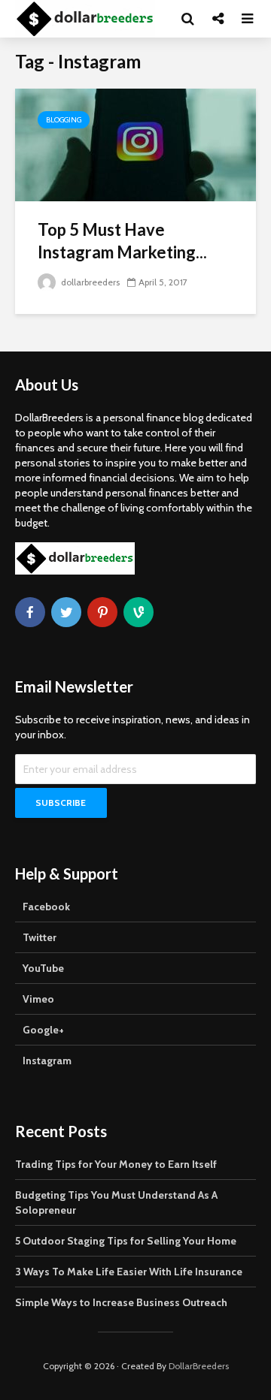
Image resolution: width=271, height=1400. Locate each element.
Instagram (47, 1060)
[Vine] (138, 612)
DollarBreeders (199, 1365)
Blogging (63, 120)
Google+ (43, 1029)
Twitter (39, 937)
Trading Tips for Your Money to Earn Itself (116, 1164)
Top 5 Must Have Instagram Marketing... (122, 240)
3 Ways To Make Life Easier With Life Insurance (128, 1271)
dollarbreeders (89, 282)
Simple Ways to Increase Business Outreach (121, 1302)
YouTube (43, 968)
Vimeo (38, 999)
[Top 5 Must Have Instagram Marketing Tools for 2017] (135, 144)
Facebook (46, 906)
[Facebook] (30, 612)
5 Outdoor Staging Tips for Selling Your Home (125, 1241)
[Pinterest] (102, 612)
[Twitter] (66, 612)
